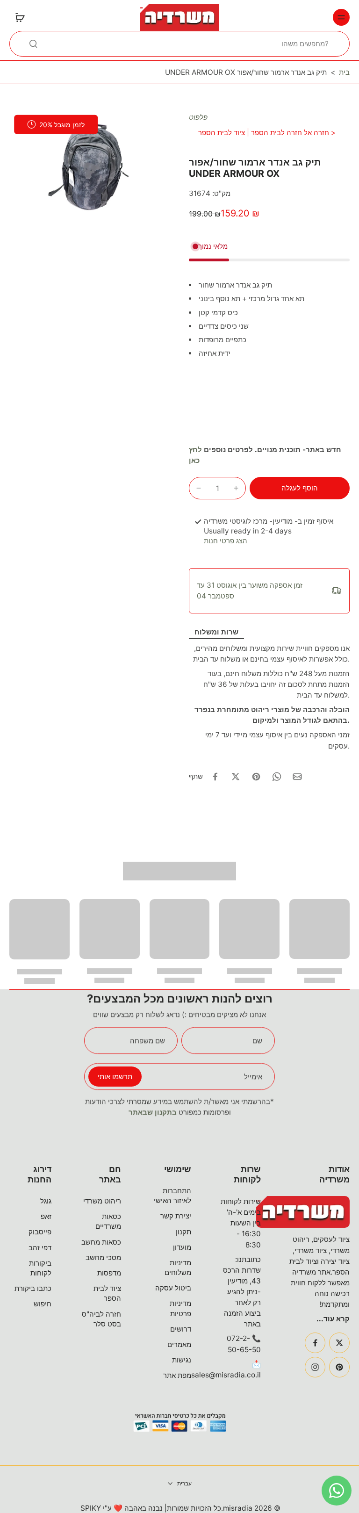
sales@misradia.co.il (226, 1374)
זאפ (46, 1216)
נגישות (181, 1359)
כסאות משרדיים (108, 1221)
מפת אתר (177, 1375)
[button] (300, 488)
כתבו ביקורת (32, 1288)
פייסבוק (40, 1231)
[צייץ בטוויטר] (235, 776)
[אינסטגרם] (315, 1367)
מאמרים (179, 1344)
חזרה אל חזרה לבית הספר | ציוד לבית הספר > (267, 132)
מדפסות (109, 1272)
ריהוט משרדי (102, 1200)
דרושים (180, 1329)
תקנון (183, 1231)
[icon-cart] (19, 17)
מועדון (182, 1247)
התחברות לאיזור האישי (172, 1195)
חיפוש (42, 1303)
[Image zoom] (89, 166)
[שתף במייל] (297, 776)
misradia (237, 1508)
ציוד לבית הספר (107, 1293)
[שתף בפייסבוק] (215, 776)
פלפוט (198, 117)
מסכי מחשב (103, 1257)
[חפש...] (33, 43)
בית (344, 72)
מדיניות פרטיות (180, 1308)
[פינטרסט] (339, 1367)
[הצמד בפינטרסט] (256, 776)
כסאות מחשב (101, 1242)
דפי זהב (40, 1247)
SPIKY (90, 1508)
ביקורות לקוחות (40, 1268)
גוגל (45, 1200)
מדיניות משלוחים (178, 1267)
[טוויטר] (339, 1343)
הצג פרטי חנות (225, 540)
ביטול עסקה (173, 1287)
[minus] (198, 488)
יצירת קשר (175, 1215)
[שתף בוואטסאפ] (276, 776)
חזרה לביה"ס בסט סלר (101, 1319)
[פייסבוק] (315, 1343)
